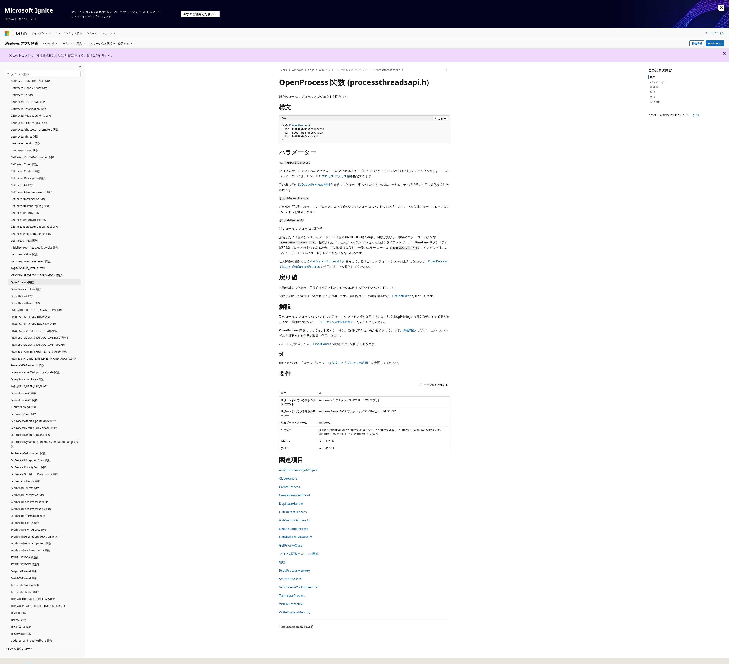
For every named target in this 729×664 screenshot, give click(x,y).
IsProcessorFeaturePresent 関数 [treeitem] (31, 261)
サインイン (717, 33)
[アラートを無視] (721, 8)
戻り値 (654, 87)
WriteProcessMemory (294, 612)
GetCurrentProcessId (294, 520)
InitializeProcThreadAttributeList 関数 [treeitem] (34, 247)
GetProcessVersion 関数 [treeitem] (25, 143)
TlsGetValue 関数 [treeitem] (21, 626)
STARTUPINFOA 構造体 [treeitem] (25, 557)
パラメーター (658, 82)
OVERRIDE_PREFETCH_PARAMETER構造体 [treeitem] (36, 310)
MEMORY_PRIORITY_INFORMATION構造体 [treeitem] (37, 275)
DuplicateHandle (291, 504)
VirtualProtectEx (290, 604)
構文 (652, 77)
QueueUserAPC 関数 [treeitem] (23, 393)
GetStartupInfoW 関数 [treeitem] (24, 150)
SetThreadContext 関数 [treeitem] (25, 488)
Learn (283, 70)
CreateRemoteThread (294, 495)
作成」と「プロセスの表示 (349, 363)
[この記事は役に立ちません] (697, 115)
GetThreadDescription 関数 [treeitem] (28, 178)
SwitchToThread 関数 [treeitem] (24, 578)
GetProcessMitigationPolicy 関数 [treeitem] (31, 115)
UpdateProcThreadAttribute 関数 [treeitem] (31, 640)
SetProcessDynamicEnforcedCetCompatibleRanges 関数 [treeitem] (44, 444)
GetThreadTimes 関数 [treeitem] (24, 240)
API (334, 70)
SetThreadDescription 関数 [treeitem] (27, 495)
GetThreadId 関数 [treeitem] (22, 185)
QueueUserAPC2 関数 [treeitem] (24, 400)
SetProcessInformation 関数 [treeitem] (28, 453)
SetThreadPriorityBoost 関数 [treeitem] (28, 529)
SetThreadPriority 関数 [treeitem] (25, 522)
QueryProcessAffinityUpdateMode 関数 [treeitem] (35, 372)
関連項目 (655, 102)
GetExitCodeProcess (293, 529)
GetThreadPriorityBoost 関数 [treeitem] (28, 219)
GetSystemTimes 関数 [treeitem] (24, 164)
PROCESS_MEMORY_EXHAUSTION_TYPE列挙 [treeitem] (38, 344)
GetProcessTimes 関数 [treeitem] (24, 136)
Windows (297, 70)
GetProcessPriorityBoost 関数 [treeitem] (29, 122)
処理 (282, 562)
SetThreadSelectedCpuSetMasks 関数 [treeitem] (34, 536)
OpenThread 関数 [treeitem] (22, 296)
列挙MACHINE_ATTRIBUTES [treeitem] (28, 268)
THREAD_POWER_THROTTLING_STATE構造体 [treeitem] (38, 606)
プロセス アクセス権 (336, 176)
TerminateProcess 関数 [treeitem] (25, 585)
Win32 (323, 70)
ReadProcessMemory (294, 570)
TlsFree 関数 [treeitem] (18, 619)
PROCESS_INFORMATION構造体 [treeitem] (30, 317)
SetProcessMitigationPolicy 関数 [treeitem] (31, 460)
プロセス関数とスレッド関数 (299, 554)
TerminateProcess (292, 595)
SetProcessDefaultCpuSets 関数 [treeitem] (30, 435)
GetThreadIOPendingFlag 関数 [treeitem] (30, 206)
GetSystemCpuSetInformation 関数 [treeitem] (32, 157)
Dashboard (715, 43)
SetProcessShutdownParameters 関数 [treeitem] (34, 474)
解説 (652, 92)
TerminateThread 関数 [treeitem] (25, 592)
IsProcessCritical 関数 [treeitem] (24, 254)
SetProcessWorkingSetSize (298, 587)
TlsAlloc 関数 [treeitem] (18, 613)
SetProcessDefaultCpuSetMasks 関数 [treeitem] (34, 427)
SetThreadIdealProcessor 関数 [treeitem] (30, 502)
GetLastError (401, 296)
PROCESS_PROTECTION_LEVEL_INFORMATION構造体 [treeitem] (43, 358)
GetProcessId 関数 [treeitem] (22, 95)
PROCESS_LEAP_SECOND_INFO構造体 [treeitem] (34, 330)
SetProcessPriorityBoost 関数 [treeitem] (29, 467)
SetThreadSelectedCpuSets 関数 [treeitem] (31, 543)
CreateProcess (289, 487)
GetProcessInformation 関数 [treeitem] (28, 108)
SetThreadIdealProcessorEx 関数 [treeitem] (31, 508)
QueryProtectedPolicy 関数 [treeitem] (27, 379)
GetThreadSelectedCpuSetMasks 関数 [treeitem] (34, 226)
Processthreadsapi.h (387, 70)
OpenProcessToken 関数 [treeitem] (26, 289)
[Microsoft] (7, 33)
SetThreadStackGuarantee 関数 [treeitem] (30, 550)
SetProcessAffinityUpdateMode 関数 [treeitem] (33, 421)
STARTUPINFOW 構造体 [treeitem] (25, 564)
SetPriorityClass (290, 579)
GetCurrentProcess (293, 512)
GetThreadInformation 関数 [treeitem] (28, 199)
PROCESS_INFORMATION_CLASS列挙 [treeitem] (33, 324)
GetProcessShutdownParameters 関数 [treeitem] (34, 129)
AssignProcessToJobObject (298, 470)
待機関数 (409, 330)
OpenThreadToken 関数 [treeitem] (25, 303)
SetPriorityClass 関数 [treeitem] (23, 414)
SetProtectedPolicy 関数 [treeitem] (25, 481)
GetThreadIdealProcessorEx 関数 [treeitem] (31, 192)
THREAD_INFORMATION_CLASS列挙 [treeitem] (33, 599)
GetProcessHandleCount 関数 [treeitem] (29, 88)
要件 (652, 97)
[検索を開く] (706, 33)
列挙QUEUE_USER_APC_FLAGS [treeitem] (29, 386)
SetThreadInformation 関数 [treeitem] (28, 515)
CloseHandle (322, 344)
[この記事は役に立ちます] (693, 115)
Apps (311, 70)
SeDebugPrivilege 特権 (314, 184)
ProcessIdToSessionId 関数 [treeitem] (27, 365)
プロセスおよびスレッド (355, 70)
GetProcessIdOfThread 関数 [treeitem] (28, 102)
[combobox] (43, 74)
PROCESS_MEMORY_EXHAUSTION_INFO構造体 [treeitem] (40, 337)
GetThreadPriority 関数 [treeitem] (25, 213)
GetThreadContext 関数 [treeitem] (25, 171)
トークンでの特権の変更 (336, 322)
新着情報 (697, 43)
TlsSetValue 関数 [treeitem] (21, 633)
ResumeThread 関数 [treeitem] (23, 407)
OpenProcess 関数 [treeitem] (22, 282)
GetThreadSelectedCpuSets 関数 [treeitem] (31, 233)
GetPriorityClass (290, 545)
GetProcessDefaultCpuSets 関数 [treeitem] (30, 81)
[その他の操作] (446, 70)
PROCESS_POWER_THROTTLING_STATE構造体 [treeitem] (39, 351)
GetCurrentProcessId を (327, 261)
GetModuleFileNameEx (295, 537)
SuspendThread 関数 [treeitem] (24, 571)
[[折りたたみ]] (80, 67)
